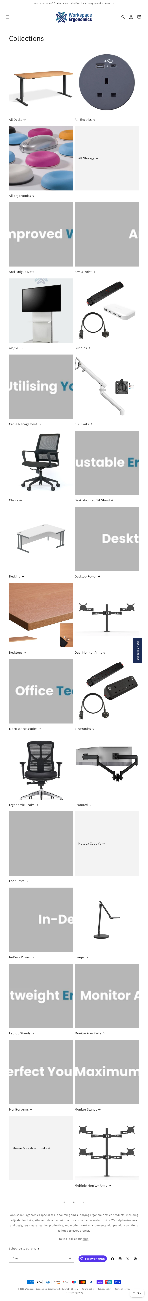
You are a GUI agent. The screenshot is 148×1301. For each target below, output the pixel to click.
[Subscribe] (70, 1258)
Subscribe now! (138, 650)
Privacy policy (105, 1289)
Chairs (13, 500)
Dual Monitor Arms (88, 652)
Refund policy (88, 1289)
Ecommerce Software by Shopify (63, 1289)
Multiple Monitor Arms (91, 1185)
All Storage (86, 158)
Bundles (81, 348)
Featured (81, 805)
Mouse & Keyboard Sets (30, 1148)
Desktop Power (86, 576)
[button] (8, 17)
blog (85, 1239)
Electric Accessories (23, 729)
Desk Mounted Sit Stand (92, 500)
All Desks (15, 119)
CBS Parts (82, 424)
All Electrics (83, 119)
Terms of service (122, 1289)
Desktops (15, 652)
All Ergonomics (20, 196)
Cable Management (23, 424)
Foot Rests (16, 881)
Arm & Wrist (83, 272)
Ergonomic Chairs (21, 805)
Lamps (79, 957)
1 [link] (64, 1202)
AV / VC (14, 348)
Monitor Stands (86, 1109)
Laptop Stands (19, 1033)
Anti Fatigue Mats (21, 272)
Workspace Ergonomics (36, 1289)
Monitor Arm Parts (88, 1033)
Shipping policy (75, 1292)
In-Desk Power (19, 957)
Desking (14, 576)
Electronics (83, 729)
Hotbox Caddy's (89, 843)
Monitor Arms (19, 1109)
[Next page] (84, 1202)
